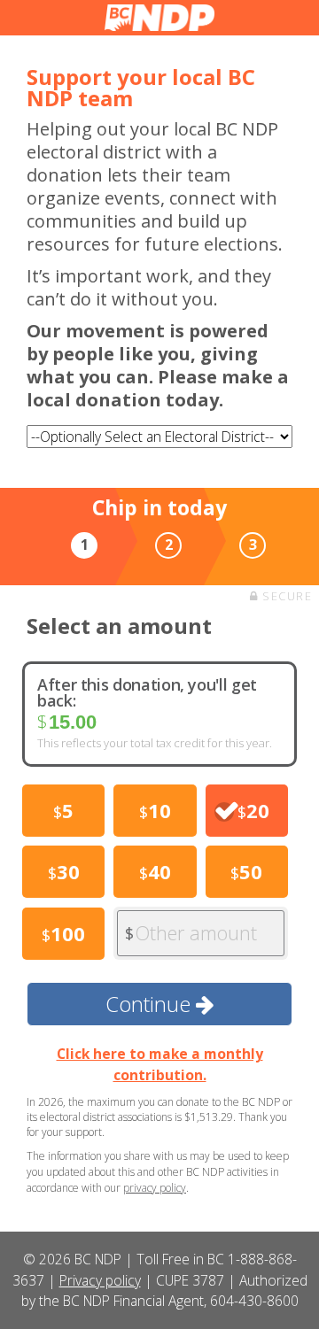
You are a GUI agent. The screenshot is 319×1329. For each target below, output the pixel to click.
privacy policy (154, 1187)
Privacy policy (100, 1280)
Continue (150, 1003)
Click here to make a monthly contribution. (160, 1064)
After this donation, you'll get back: (147, 692)
